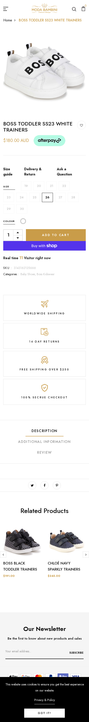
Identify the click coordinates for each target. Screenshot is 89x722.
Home (7, 20)
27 (60, 197)
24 (22, 197)
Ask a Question (64, 172)
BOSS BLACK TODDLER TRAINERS (20, 566)
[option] (22, 556)
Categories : (10, 274)
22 (64, 186)
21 (51, 186)
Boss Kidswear (46, 274)
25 (34, 197)
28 (73, 197)
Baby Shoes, (29, 274)
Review (44, 452)
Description (44, 430)
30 (22, 209)
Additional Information (44, 441)
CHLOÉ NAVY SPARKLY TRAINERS (64, 566)
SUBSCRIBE (76, 653)
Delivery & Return (32, 172)
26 (47, 197)
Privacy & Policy (44, 700)
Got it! (44, 713)
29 (9, 209)
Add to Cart (56, 235)
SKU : (7, 268)
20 (39, 186)
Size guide (8, 172)
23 (9, 197)
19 (26, 186)
